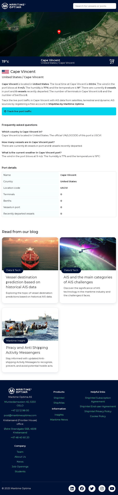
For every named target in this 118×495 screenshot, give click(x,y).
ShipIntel (59, 397)
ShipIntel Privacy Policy (98, 411)
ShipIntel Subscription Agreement (98, 399)
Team (20, 451)
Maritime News (59, 419)
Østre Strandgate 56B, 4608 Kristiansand (20, 430)
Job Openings (20, 466)
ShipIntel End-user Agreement (98, 406)
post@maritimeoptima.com (20, 415)
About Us (20, 456)
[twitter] (91, 488)
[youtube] (111, 488)
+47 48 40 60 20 (20, 437)
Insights (59, 414)
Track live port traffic (19, 111)
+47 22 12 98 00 (20, 410)
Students (20, 471)
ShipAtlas (59, 402)
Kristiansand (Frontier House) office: (20, 422)
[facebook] (82, 488)
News (20, 461)
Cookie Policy (98, 416)
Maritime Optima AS (20, 396)
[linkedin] (72, 488)
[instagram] (101, 488)
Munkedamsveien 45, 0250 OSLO (20, 403)
